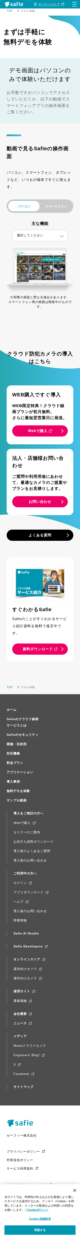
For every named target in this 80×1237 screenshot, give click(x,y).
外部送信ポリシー (20, 1160)
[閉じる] (75, 1190)
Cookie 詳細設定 (40, 1218)
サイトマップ (24, 1087)
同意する (40, 1230)
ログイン (20, 883)
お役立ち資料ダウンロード (34, 841)
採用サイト (22, 991)
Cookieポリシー (37, 1210)
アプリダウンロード (29, 892)
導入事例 (13, 781)
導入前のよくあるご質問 (32, 851)
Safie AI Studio (26, 933)
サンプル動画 (17, 800)
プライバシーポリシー (23, 1151)
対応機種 (13, 753)
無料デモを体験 (18, 791)
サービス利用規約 (20, 1168)
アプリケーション (20, 772)
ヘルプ (19, 901)
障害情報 (20, 920)
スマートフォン (56, 206)
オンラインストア (27, 959)
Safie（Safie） (21, 1123)
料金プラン (15, 763)
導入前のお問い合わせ (30, 860)
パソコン (24, 206)
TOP (10, 11)
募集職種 (20, 1001)
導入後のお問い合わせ (30, 911)
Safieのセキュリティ (23, 734)
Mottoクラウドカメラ (30, 1045)
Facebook (21, 1074)
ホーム (12, 709)
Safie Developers (28, 946)
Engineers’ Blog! (27, 1055)
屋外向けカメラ (25, 978)
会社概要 (20, 1014)
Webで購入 (22, 823)
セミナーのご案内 (27, 832)
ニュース (20, 1023)
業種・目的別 (17, 744)
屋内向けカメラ (25, 969)
